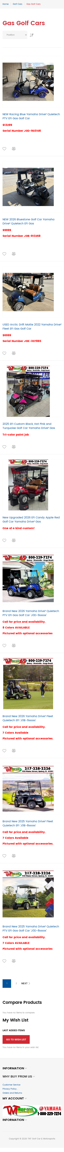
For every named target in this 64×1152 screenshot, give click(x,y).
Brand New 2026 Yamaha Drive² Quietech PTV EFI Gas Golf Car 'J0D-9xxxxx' (31, 613)
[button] (4, 149)
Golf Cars (17, 4)
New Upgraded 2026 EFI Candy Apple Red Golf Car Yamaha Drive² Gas (31, 519)
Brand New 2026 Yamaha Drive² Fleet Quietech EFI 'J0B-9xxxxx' (28, 718)
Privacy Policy (10, 1089)
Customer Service (11, 1084)
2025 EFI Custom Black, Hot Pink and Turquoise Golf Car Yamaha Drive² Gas (29, 426)
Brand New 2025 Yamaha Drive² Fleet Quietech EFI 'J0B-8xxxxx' (28, 823)
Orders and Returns (12, 1093)
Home (6, 4)
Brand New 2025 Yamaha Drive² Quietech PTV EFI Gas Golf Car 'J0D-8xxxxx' (31, 928)
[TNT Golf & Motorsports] (32, 1111)
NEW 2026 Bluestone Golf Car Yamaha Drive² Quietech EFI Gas (28, 221)
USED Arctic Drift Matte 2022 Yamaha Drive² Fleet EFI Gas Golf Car (32, 326)
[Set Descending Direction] (30, 34)
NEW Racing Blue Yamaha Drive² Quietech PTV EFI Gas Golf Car (31, 116)
